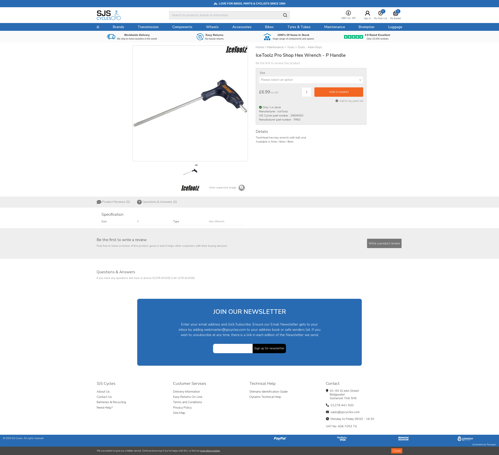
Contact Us (104, 397)
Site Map (179, 413)
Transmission (148, 27)
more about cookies (210, 450)
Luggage (395, 27)
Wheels (212, 27)
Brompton (366, 27)
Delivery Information (186, 391)
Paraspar (491, 444)
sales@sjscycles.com (345, 412)
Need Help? (105, 407)
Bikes (269, 27)
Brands (118, 27)
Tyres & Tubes (299, 27)
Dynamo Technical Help (265, 397)
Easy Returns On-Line (187, 397)
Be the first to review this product (278, 63)
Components (182, 27)
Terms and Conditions (187, 402)
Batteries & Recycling (111, 402)
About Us (103, 391)
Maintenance (334, 27)
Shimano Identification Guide (269, 391)
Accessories (241, 27)
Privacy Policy (182, 407)
